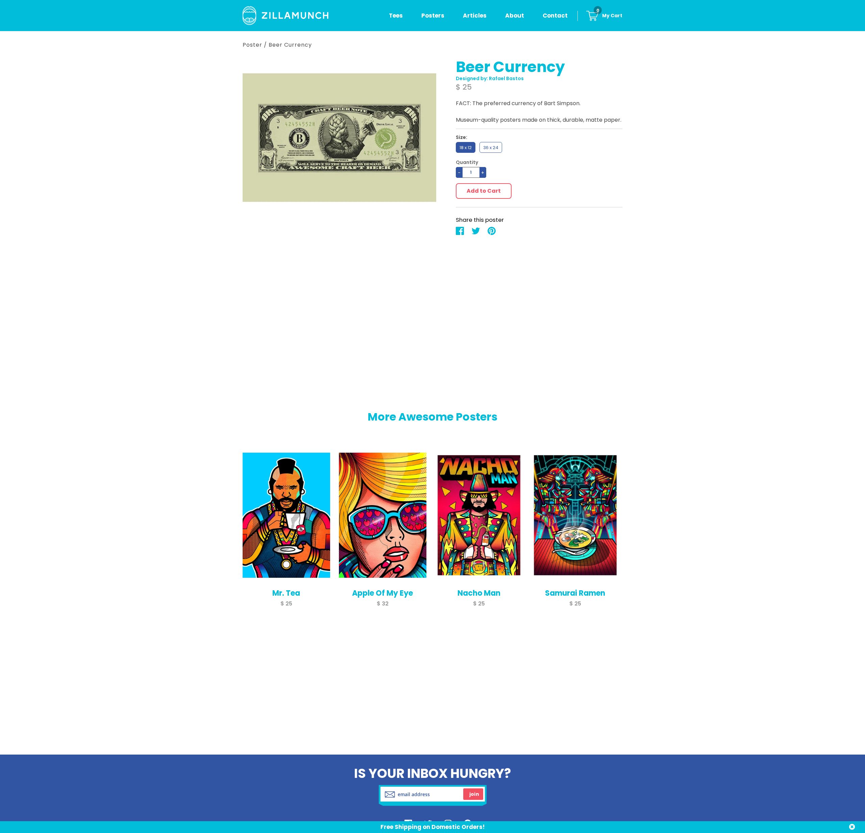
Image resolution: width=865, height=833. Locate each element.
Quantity (467, 162)
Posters (432, 15)
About (514, 15)
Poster (252, 45)
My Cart (609, 15)
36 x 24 (490, 147)
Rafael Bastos (506, 78)
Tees (396, 15)
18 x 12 (466, 147)
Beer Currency (290, 45)
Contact (555, 15)
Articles (475, 15)
